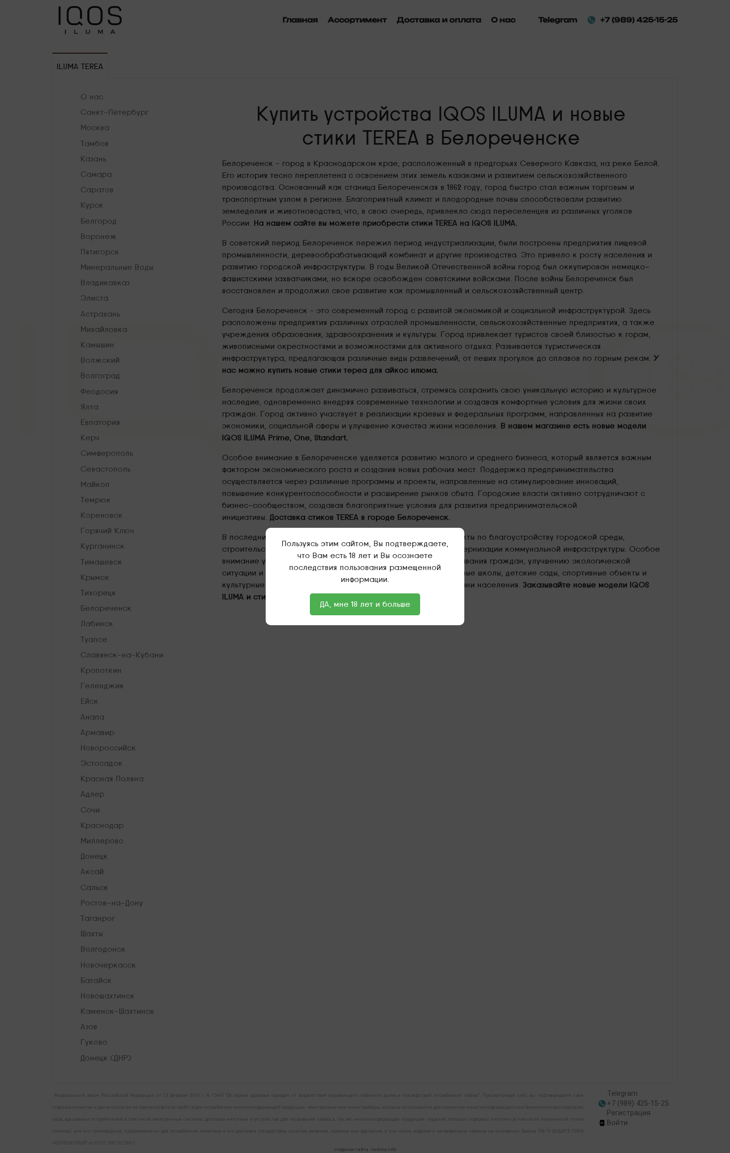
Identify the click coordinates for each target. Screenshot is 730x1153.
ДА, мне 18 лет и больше (365, 604)
